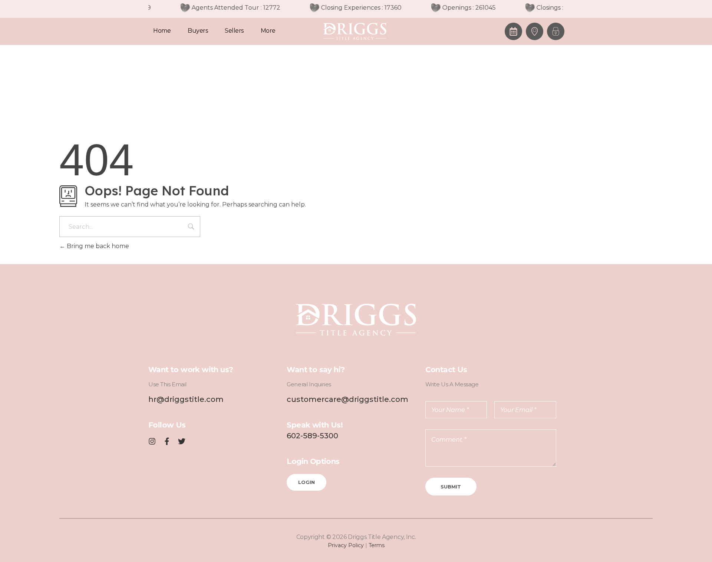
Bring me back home (97, 246)
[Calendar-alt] (513, 31)
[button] (555, 31)
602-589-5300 (312, 435)
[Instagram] (152, 441)
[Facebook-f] (167, 441)
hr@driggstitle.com (186, 399)
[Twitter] (181, 441)
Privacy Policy (346, 545)
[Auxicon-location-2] (534, 31)
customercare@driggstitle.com (347, 399)
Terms (377, 545)
